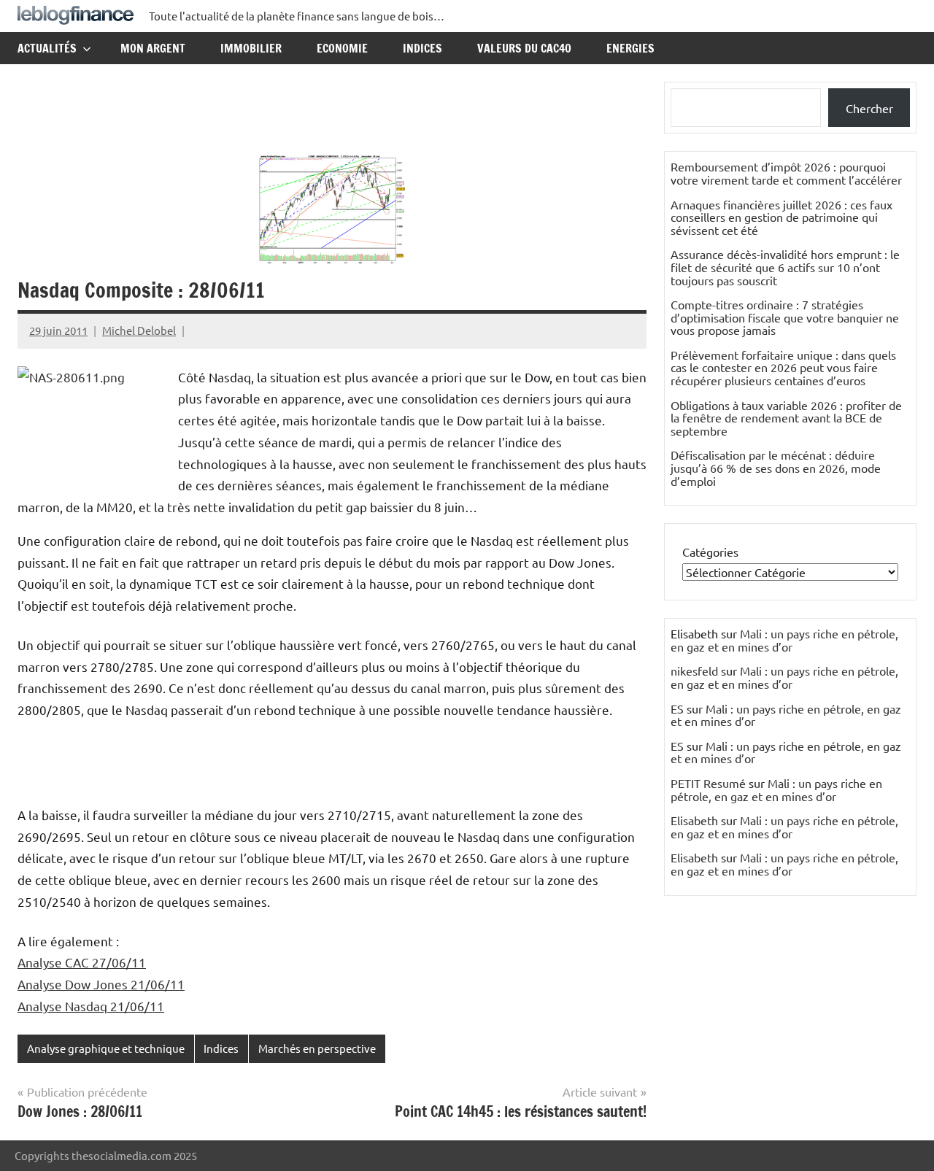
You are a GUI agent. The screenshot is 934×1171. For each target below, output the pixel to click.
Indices (422, 48)
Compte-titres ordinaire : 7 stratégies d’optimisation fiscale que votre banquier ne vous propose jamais (785, 317)
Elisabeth (694, 820)
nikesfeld (694, 670)
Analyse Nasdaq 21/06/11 (91, 1005)
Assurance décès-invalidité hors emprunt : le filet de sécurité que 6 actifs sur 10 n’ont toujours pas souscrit (785, 267)
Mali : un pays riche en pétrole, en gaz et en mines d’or (784, 640)
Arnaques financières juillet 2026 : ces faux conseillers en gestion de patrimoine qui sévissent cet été (781, 217)
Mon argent (152, 48)
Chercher (869, 108)
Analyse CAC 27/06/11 (82, 962)
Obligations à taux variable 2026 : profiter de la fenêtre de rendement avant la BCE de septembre (786, 418)
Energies (630, 48)
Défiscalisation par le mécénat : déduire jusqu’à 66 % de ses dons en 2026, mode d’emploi (776, 467)
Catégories (710, 551)
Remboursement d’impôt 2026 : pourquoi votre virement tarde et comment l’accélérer (786, 173)
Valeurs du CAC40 (524, 48)
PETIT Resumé (708, 783)
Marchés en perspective (317, 1048)
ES (677, 708)
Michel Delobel (139, 330)
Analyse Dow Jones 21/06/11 (101, 984)
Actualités (47, 48)
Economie (342, 48)
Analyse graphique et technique (106, 1048)
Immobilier (251, 48)
